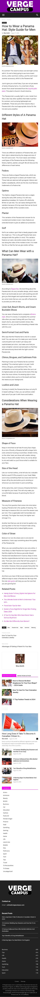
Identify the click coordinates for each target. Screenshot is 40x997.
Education (6, 810)
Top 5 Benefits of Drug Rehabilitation (24, 768)
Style (21, 627)
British (5, 801)
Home (3, 19)
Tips (4, 860)
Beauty (5, 798)
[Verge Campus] (20, 6)
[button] (3, 15)
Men (9, 627)
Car (4, 807)
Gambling (6, 827)
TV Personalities (8, 865)
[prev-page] (3, 709)
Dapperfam (15, 289)
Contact (17, 981)
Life (4, 839)
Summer (27, 627)
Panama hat (15, 627)
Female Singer (7, 819)
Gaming (5, 830)
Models (5, 845)
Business (6, 804)
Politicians (6, 851)
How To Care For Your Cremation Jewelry (9, 636)
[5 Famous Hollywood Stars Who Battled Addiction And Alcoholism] (7, 761)
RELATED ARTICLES (9, 675)
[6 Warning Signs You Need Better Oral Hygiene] (7, 780)
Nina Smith (7, 33)
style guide (11, 581)
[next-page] (6, 709)
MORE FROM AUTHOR (24, 675)
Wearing (33, 627)
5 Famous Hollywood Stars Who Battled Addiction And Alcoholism (18, 930)
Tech (4, 857)
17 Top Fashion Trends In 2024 (24, 699)
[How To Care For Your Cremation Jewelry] (7, 692)
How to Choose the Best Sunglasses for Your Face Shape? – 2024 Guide (25, 683)
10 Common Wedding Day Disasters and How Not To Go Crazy (18, 924)
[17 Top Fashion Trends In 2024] (7, 701)
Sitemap (23, 981)
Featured (6, 816)
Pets (4, 848)
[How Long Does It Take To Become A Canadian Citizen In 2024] (20, 722)
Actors (5, 792)
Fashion (9, 19)
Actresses (6, 795)
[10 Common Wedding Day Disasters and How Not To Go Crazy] (7, 752)
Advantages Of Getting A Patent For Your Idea (16, 646)
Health (5, 833)
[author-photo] (20, 663)
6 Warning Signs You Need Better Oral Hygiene (16, 940)
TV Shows (6, 868)
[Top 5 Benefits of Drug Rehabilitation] (7, 770)
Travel (5, 862)
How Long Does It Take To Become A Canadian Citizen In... (18, 734)
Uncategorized (8, 871)
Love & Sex (6, 842)
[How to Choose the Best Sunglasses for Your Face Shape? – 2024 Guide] (7, 683)
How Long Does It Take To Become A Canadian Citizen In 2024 (19, 918)
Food (4, 824)
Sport (5, 854)
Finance (5, 822)
